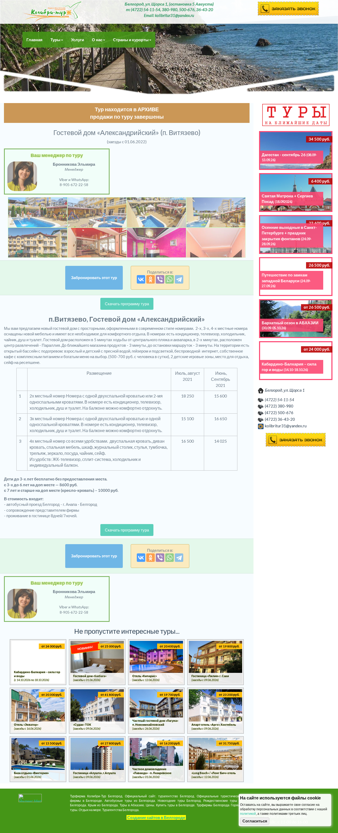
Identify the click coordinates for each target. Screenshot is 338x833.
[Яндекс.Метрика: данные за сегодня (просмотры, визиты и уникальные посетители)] (30, 798)
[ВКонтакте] (141, 279)
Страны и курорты (131, 39)
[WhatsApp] (169, 279)
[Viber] (160, 279)
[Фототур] (37, 212)
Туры (55, 39)
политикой (248, 814)
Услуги (77, 39)
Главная (34, 39)
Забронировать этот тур (94, 277)
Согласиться (254, 821)
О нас (97, 39)
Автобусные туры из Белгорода (52, 11)
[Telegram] (179, 279)
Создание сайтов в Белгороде (156, 817)
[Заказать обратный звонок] (295, 440)
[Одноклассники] (150, 279)
